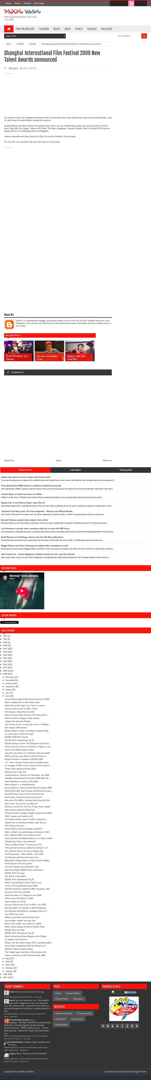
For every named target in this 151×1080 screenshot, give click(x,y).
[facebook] (113, 3)
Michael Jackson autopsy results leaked (22, 718)
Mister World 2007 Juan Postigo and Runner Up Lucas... (29, 791)
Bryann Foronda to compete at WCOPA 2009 (24, 759)
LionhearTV (60, 1019)
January (9, 971)
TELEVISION (44, 29)
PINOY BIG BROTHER (25, 29)
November (10, 680)
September (10, 686)
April (7, 961)
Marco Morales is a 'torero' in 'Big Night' (21, 781)
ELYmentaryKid (84, 1013)
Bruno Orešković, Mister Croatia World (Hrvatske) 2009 (28, 788)
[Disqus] (58, 417)
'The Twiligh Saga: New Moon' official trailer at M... (26, 952)
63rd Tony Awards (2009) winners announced (24, 870)
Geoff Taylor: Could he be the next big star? (23, 797)
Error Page (39, 3)
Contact (27, 3)
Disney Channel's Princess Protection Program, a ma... (28, 747)
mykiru (12, 1053)
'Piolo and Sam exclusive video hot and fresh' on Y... (27, 848)
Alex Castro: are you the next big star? (21, 803)
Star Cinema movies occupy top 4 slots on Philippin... (28, 724)
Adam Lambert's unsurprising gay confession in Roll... (28, 832)
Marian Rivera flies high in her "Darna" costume (25, 705)
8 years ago (37, 997)
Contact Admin (73, 993)
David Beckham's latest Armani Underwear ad (24, 794)
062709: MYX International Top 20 (19, 740)
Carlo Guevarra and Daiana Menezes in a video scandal (28, 838)
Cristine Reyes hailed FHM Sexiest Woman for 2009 (27, 699)
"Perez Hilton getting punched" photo (20, 769)
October (9, 683)
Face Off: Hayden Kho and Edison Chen (22, 867)
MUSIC (68, 29)
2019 (5, 642)
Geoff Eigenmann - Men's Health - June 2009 (24, 854)
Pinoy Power (77, 1019)
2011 (5, 667)
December (10, 677)
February (9, 968)
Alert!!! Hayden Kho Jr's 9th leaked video (22, 702)
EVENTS (25, 68)
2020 (5, 639)
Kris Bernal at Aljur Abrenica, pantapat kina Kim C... (27, 911)
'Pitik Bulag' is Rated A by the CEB (19, 712)
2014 (5, 658)
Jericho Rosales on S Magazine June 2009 (23, 895)
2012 (5, 664)
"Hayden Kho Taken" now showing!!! (20, 841)
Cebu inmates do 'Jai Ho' (15, 901)
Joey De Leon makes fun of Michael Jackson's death (27, 753)
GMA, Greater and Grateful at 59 (19, 816)
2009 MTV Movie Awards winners (19, 949)
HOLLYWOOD (106, 29)
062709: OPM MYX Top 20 (16, 737)
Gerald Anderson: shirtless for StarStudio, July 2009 (27, 775)
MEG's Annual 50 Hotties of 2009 (19, 898)
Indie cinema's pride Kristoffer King (20, 810)
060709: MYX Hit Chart (14, 873)
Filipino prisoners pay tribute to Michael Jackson (25, 756)
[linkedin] (137, 3)
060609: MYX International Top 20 (19, 879)
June (7, 696)
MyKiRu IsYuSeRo (26, 1072)
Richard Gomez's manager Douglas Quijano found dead (28, 813)
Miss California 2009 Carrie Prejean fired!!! (23, 835)
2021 (5, 636)
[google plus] (144, 3)
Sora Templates (120, 1072)
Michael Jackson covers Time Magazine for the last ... (28, 743)
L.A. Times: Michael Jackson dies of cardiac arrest (26, 762)
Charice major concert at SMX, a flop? (21, 709)
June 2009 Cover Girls (14, 914)
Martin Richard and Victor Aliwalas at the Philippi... (26, 936)
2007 (5, 977)
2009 (5, 674)
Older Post (107, 460)
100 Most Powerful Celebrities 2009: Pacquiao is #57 (27, 889)
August (8, 690)
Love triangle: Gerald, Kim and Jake (20, 921)
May (7, 958)
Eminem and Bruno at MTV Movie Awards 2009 (25, 955)
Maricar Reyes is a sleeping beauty (20, 784)
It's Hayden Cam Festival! (16, 939)
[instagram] (131, 3)
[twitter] (119, 3)
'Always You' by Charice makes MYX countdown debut (28, 943)
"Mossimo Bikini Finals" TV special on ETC (23, 845)
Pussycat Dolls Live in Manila (17, 892)
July (7, 693)
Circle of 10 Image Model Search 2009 (21, 886)
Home (8, 3)
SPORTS (79, 29)
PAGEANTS (91, 29)
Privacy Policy (61, 999)
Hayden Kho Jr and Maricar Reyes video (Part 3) (25, 822)
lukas (11, 992)
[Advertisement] (58, 95)
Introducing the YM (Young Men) (18, 863)
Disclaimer (78, 999)
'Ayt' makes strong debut (15, 876)
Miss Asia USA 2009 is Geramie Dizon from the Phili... (28, 800)
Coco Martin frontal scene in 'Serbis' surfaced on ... (26, 819)
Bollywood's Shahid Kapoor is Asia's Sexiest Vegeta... (28, 860)
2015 (5, 655)
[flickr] (125, 3)
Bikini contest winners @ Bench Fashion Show (25, 927)
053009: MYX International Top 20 (19, 933)
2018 (5, 645)
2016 (5, 652)
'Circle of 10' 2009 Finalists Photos (19, 750)
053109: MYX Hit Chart (14, 930)
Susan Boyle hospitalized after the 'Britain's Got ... (26, 946)
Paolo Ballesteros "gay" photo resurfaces (18, 997)
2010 (5, 671)
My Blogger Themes (139, 1072)
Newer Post (9, 460)
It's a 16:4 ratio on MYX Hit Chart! (19, 734)
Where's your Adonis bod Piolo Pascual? (22, 917)
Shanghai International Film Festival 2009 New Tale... (27, 778)
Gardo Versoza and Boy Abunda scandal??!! (23, 829)
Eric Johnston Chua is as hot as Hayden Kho (24, 851)
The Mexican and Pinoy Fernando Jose (21, 857)
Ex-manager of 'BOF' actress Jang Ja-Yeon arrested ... (28, 765)
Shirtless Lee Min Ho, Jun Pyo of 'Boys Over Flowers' (28, 807)
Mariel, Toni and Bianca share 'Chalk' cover (23, 882)
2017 (5, 649)
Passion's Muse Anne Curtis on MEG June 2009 (25, 905)
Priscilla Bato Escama (19, 1020)
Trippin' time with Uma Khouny (18, 721)
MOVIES (56, 29)
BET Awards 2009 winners (16, 728)
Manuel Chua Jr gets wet (15, 772)
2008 (5, 974)
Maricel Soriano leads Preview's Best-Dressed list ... (27, 715)
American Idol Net (63, 1013)
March (8, 965)
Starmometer (61, 1024)
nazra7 (12, 1000)
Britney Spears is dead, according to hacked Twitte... (27, 731)
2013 (5, 661)
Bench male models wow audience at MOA (23, 924)
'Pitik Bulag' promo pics (15, 826)
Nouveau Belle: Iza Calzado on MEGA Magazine (25, 908)
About (17, 3)
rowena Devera (16, 1042)
